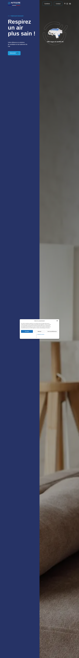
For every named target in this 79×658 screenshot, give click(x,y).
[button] (57, 321)
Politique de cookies (40, 334)
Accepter (27, 331)
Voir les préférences (52, 331)
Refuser (39, 331)
